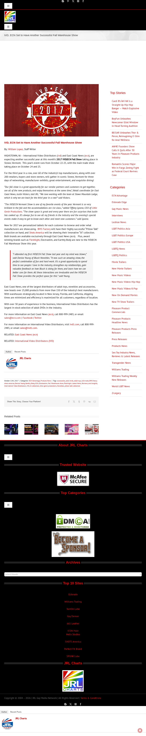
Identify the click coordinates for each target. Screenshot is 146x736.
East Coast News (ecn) (26, 334)
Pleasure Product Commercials (120, 310)
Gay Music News (120, 208)
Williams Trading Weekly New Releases (124, 377)
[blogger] (63, 1)
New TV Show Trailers (123, 301)
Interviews (117, 215)
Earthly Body (30, 383)
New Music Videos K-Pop (124, 288)
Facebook (27, 317)
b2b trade (85, 381)
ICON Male (73, 630)
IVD (28, 386)
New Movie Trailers (122, 268)
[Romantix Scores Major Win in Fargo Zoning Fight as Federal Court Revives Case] (51, 425)
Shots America (36, 232)
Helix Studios (73, 634)
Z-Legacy (116, 393)
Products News (46, 381)
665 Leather (73, 623)
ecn (87, 155)
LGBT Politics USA (121, 242)
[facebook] (83, 1)
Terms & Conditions (91, 698)
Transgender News (121, 362)
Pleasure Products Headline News (121, 320)
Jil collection (34, 386)
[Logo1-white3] (10, 12)
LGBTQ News (118, 248)
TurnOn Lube (73, 609)
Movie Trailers (119, 262)
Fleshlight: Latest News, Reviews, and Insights (80, 383)
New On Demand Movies (124, 295)
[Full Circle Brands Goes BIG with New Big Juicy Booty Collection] (92, 425)
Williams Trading (120, 369)
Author (8, 352)
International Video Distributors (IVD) (34, 341)
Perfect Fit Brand (73, 648)
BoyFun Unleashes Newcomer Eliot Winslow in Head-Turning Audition (125, 122)
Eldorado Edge (119, 202)
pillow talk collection (72, 386)
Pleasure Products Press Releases (124, 330)
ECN (36, 383)
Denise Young (20, 383)
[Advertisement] (73, 62)
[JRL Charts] (11, 359)
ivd (59, 155)
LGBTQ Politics (119, 255)
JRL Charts (25, 358)
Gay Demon (73, 616)
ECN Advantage (34, 381)
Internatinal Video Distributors (15, 386)
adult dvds (69, 381)
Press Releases (119, 339)
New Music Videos (121, 275)
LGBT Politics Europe (122, 235)
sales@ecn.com (12, 317)
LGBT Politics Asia (121, 228)
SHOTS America (73, 641)
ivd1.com (74, 324)
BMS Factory (44, 229)
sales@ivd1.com (28, 328)
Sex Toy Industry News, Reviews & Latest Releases (126, 354)
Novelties (60, 386)
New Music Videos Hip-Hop (126, 281)
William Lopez (15, 149)
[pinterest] (68, 1)
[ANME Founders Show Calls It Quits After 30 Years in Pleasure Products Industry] (31, 425)
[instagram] (78, 1)
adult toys (77, 381)
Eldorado (73, 594)
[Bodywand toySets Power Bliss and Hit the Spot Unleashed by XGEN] (72, 425)
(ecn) (50, 314)
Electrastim (43, 383)
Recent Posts (20, 352)
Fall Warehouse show (55, 383)
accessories (61, 381)
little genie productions (48, 386)
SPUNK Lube (73, 656)
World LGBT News (121, 386)
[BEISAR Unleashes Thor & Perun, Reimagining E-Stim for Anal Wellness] (11, 425)
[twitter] (73, 1)
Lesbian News (119, 222)
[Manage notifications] (140, 730)
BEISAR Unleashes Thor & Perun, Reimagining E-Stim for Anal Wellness (126, 136)
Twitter (38, 317)
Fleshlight (34, 239)
